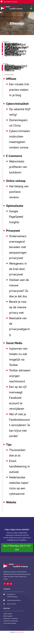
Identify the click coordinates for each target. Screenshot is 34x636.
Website (9, 70)
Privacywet (13, 230)
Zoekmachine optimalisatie (12, 54)
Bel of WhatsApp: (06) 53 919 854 (17, 547)
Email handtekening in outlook (19, 466)
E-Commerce (14, 156)
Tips (9, 444)
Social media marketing (9, 623)
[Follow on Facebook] (4, 584)
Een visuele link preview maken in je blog (19, 89)
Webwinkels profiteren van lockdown (18, 166)
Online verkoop (16, 181)
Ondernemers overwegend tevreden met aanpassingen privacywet (18, 247)
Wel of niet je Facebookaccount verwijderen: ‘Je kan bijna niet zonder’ (19, 425)
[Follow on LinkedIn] (11, 584)
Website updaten (7, 616)
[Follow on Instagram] (8, 584)
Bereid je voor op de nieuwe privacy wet (18, 307)
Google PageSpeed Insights (16, 216)
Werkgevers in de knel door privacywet (18, 268)
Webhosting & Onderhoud (10, 618)
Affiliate (11, 79)
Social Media (14, 343)
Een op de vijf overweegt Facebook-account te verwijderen (17, 398)
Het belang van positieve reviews (19, 191)
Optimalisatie (14, 206)
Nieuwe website (7, 613)
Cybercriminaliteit (17, 104)
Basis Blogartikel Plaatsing (15, 44)
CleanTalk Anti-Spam (19, 632)
